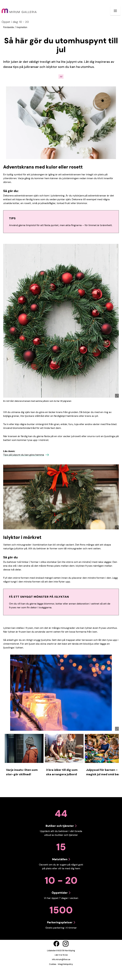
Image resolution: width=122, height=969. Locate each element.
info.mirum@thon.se (61, 959)
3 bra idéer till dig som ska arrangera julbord (62, 772)
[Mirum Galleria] (19, 11)
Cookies (52, 964)
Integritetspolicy (65, 964)
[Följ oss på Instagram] (65, 943)
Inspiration (22, 27)
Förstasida (8, 27)
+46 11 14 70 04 (61, 955)
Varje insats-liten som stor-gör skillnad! (22, 772)
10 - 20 (15, 22)
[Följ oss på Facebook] (56, 943)
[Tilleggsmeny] (115, 10)
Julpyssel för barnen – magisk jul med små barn (103, 772)
